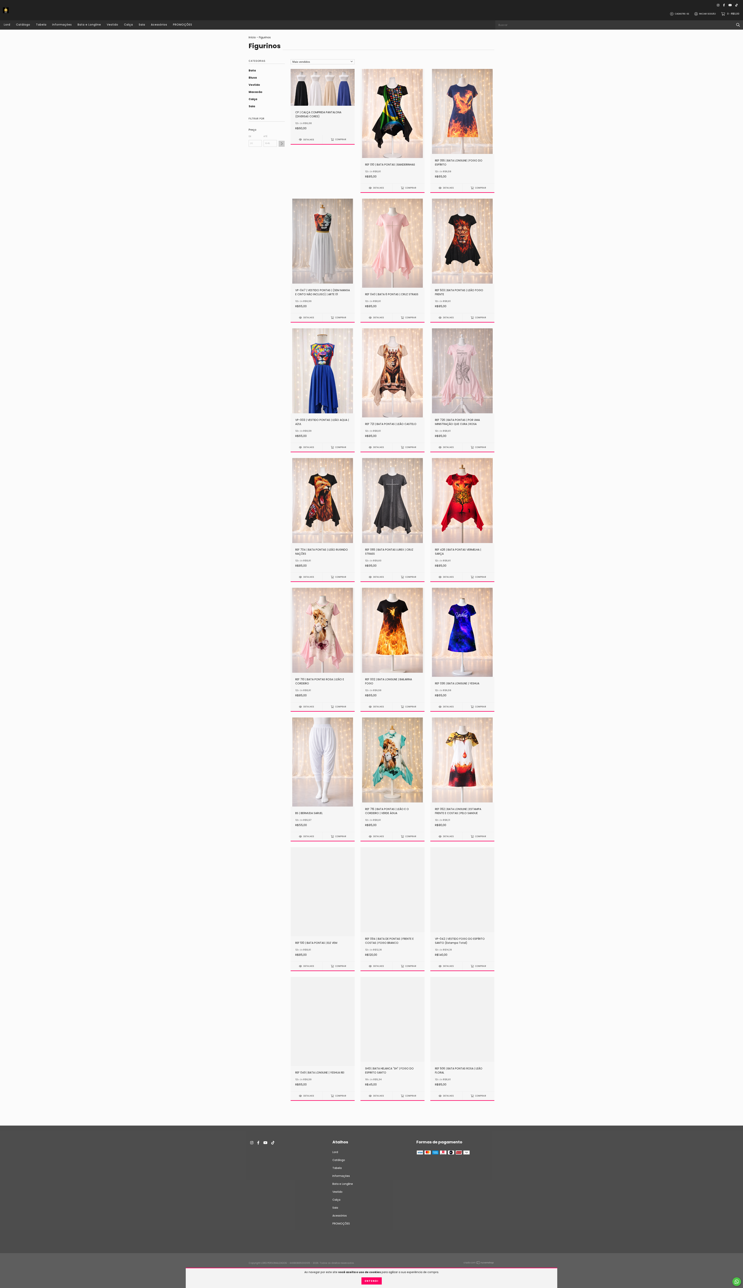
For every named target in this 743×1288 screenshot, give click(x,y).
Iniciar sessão (707, 13)
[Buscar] (738, 24)
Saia (142, 25)
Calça (128, 25)
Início (252, 37)
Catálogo (23, 25)
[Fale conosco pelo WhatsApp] (736, 1281)
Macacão (255, 92)
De (250, 136)
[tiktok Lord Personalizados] (736, 5)
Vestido (112, 25)
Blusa (253, 78)
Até (266, 136)
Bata (252, 70)
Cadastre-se (682, 13)
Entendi (371, 1281)
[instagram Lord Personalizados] (718, 5)
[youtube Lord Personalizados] (730, 5)
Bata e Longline (89, 25)
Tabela (41, 25)
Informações (62, 25)
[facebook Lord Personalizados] (724, 5)
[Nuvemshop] (478, 1263)
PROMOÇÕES (182, 25)
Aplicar (282, 144)
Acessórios (159, 25)
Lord (7, 25)
